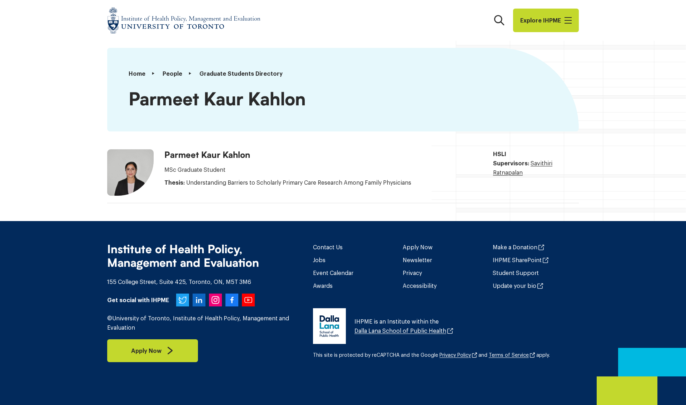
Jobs (319, 260)
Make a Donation (515, 247)
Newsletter (417, 260)
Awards (323, 286)
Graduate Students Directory (241, 73)
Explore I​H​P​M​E (540, 20)
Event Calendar (333, 273)
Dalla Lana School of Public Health (400, 331)
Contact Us (328, 247)
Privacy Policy (455, 355)
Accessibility (420, 286)
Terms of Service (509, 355)
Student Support (516, 273)
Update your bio (514, 286)
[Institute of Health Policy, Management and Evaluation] (184, 20)
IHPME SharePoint (517, 260)
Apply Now (418, 247)
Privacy (412, 273)
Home (137, 73)
